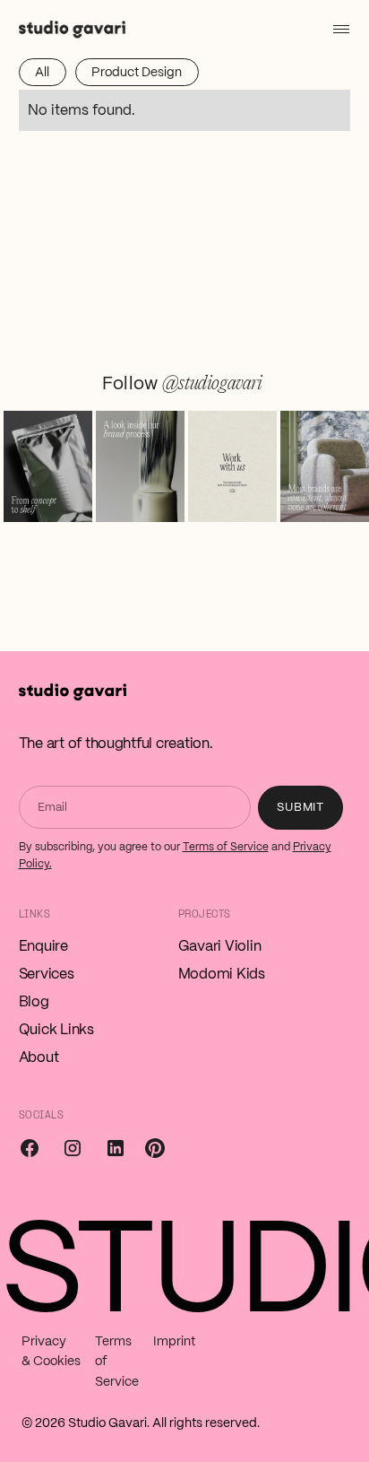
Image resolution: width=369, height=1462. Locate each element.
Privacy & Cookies (51, 1351)
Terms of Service (226, 847)
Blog (34, 1001)
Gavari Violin (220, 945)
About (39, 1057)
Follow (182, 383)
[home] (72, 28)
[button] (337, 29)
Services (46, 973)
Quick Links (56, 1029)
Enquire (43, 945)
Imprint (174, 1341)
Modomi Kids (221, 973)
